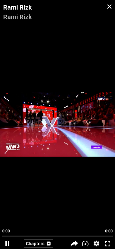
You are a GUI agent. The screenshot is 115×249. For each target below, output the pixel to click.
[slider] (57, 233)
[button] (96, 243)
